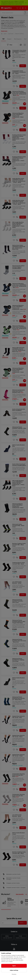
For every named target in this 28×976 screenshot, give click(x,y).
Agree (14, 965)
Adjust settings (14, 970)
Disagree (14, 974)
